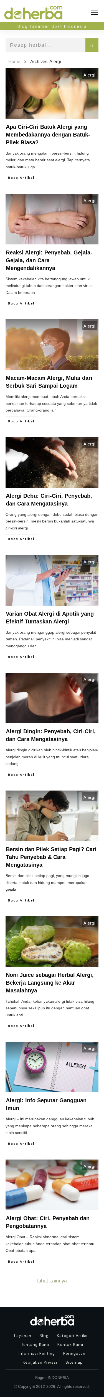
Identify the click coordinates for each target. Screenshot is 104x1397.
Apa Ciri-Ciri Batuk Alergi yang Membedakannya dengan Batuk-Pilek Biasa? (48, 134)
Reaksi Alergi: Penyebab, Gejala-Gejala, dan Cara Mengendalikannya (49, 260)
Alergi (89, 75)
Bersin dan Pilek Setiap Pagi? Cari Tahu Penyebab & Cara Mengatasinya (51, 857)
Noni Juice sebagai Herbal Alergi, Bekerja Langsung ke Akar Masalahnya (50, 983)
